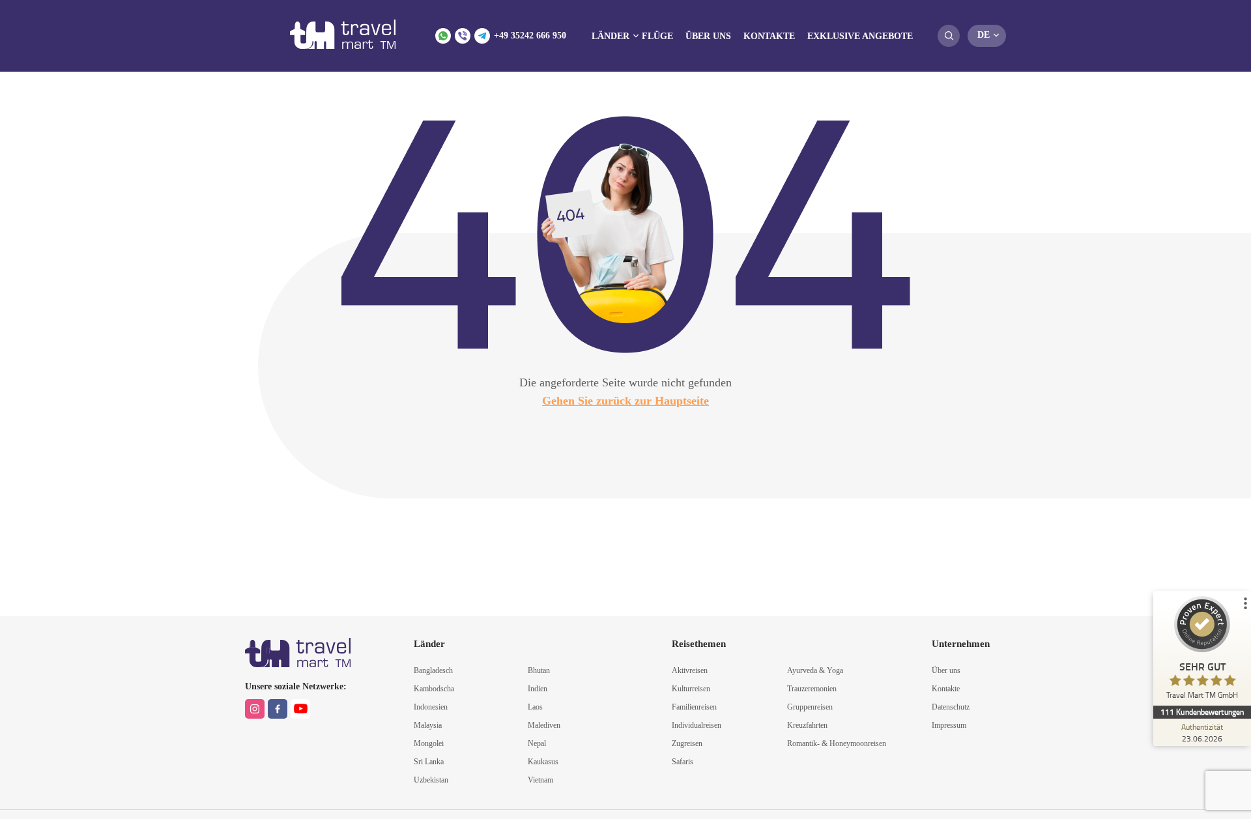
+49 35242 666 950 (530, 35)
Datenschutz (951, 706)
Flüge (657, 36)
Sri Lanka (429, 761)
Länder (610, 36)
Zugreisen (687, 743)
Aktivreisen (690, 670)
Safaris (682, 761)
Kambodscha (434, 688)
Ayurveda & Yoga (815, 670)
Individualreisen (696, 725)
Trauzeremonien (812, 688)
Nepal (537, 743)
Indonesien (431, 706)
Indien (537, 688)
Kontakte (769, 36)
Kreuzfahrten (807, 725)
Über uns (708, 36)
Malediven (544, 725)
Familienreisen (694, 706)
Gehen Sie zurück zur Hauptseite (625, 400)
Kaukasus (543, 761)
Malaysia (428, 725)
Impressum (949, 725)
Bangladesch (433, 670)
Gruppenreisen (810, 706)
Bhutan (539, 670)
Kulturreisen (691, 688)
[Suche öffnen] (949, 36)
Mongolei (429, 743)
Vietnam (540, 779)
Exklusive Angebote (860, 36)
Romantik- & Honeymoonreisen (836, 743)
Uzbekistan (431, 779)
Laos (535, 706)
